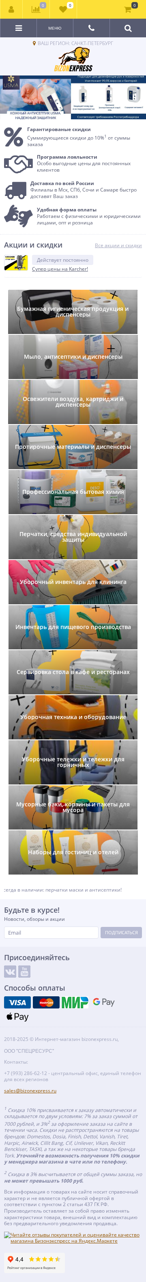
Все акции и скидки (118, 245)
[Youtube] (24, 971)
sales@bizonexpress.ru (30, 1090)
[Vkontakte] (10, 971)
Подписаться (121, 932)
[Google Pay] (103, 1002)
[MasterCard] (46, 1002)
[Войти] (11, 9)
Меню (55, 28)
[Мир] (75, 1002)
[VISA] (17, 1002)
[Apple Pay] (17, 1017)
